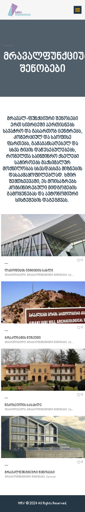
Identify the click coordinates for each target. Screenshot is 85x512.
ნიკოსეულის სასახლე (23, 405)
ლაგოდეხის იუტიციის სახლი (29, 271)
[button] (78, 10)
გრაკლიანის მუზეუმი (23, 338)
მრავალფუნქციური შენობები (29, 472)
